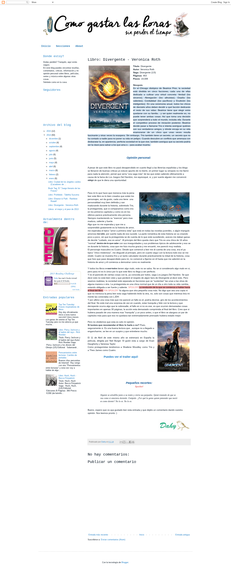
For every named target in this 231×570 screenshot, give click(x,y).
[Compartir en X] (127, 442)
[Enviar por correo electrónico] (121, 442)
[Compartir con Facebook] (130, 442)
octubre (52, 142)
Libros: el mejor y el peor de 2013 (63, 209)
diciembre (53, 138)
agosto (52, 150)
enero (52, 178)
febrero (52, 174)
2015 (49, 131)
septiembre (54, 146)
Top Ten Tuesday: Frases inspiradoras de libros (69, 307)
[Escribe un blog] (124, 442)
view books (76, 289)
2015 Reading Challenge (62, 273)
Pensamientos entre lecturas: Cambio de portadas (68, 355)
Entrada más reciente (98, 535)
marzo (52, 170)
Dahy (56, 278)
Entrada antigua (182, 535)
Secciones (63, 46)
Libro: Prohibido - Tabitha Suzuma (63, 195)
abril (51, 166)
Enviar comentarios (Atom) (113, 539)
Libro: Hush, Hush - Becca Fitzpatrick (67, 376)
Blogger (124, 562)
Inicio (46, 46)
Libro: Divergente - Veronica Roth (63, 205)
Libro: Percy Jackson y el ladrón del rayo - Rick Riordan (69, 332)
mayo (52, 162)
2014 (49, 135)
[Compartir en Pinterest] (133, 442)
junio (51, 158)
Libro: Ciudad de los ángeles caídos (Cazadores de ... (64, 183)
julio (51, 154)
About (79, 46)
